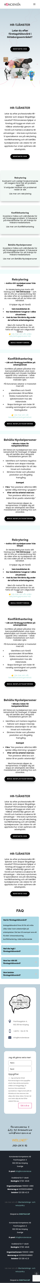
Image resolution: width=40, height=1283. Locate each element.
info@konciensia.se (20, 1133)
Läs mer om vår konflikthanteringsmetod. (20, 416)
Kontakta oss (20, 49)
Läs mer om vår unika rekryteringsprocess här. (20, 335)
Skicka (25, 1105)
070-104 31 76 (20, 1145)
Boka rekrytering (20, 343)
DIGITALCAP (24, 1214)
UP (36, 1274)
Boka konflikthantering (20, 424)
